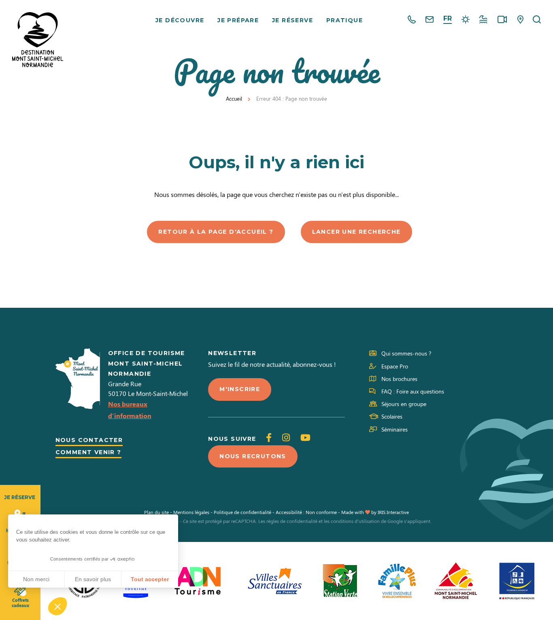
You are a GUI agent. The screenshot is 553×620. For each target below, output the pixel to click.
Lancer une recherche (356, 231)
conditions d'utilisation (355, 521)
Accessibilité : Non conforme (306, 512)
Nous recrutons (252, 456)
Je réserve (292, 20)
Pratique (344, 20)
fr (447, 18)
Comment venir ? (88, 452)
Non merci (36, 579)
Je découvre (179, 20)
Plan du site (156, 512)
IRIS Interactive (393, 512)
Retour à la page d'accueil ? (215, 231)
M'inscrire (239, 389)
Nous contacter (89, 440)
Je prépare (238, 20)
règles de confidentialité (291, 521)
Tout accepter (150, 579)
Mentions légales (191, 512)
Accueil (234, 98)
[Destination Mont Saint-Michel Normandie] (37, 39)
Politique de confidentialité (242, 512)
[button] (57, 606)
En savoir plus (93, 579)
